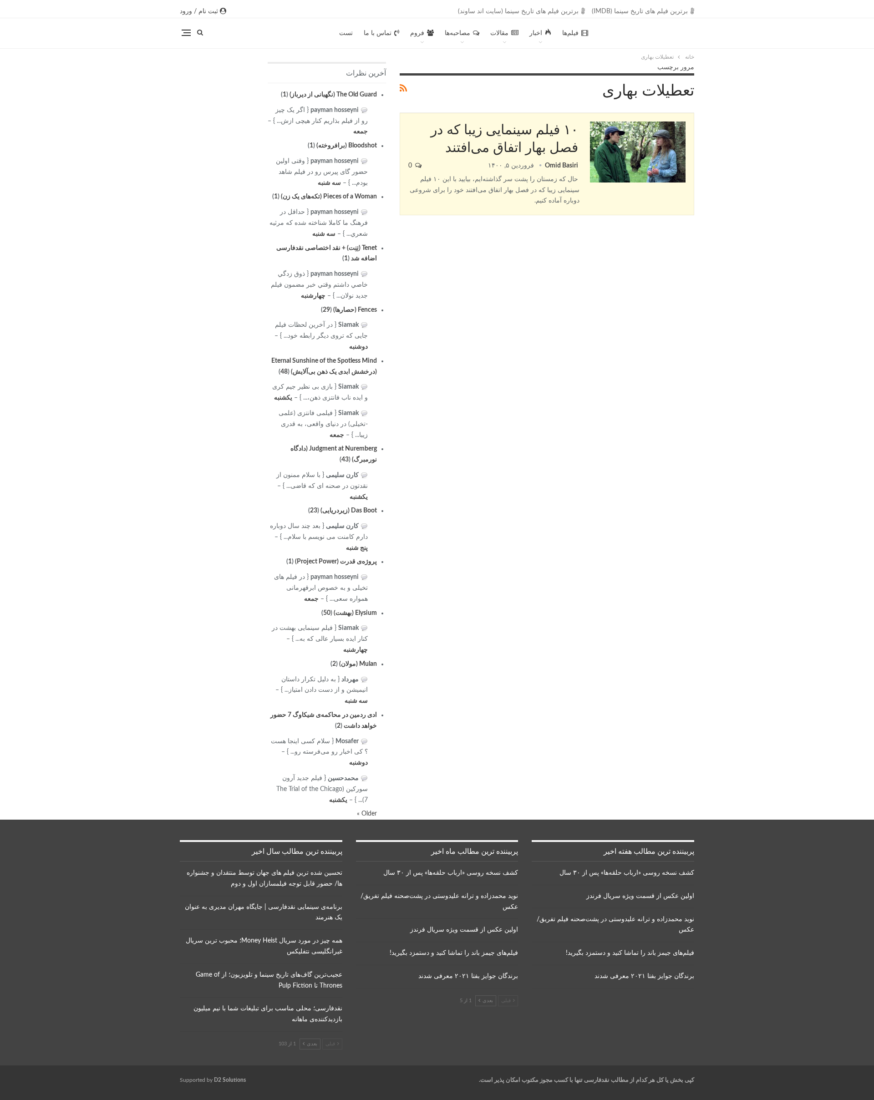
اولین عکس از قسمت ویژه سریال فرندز (640, 896)
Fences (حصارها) (355, 310)
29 (326, 310)
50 (326, 613)
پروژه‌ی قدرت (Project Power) (336, 561)
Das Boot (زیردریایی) (348, 510)
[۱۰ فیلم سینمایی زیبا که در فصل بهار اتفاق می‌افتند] (638, 152)
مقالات (499, 33)
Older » (367, 814)
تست (346, 33)
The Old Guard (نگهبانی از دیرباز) (333, 94)
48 (284, 372)
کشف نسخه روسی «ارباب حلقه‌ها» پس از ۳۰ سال (626, 873)
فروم (417, 33)
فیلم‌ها (570, 33)
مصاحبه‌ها (457, 33)
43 (345, 459)
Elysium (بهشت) (355, 613)
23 (313, 510)
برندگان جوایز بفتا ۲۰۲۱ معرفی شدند (644, 976)
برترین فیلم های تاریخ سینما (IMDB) (640, 11)
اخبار (535, 33)
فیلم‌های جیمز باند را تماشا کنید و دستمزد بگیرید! (630, 953)
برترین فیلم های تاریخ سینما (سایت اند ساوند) (518, 11)
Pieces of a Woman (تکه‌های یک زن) (329, 196)
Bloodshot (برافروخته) (346, 145)
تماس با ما (377, 33)
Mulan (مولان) (358, 664)
